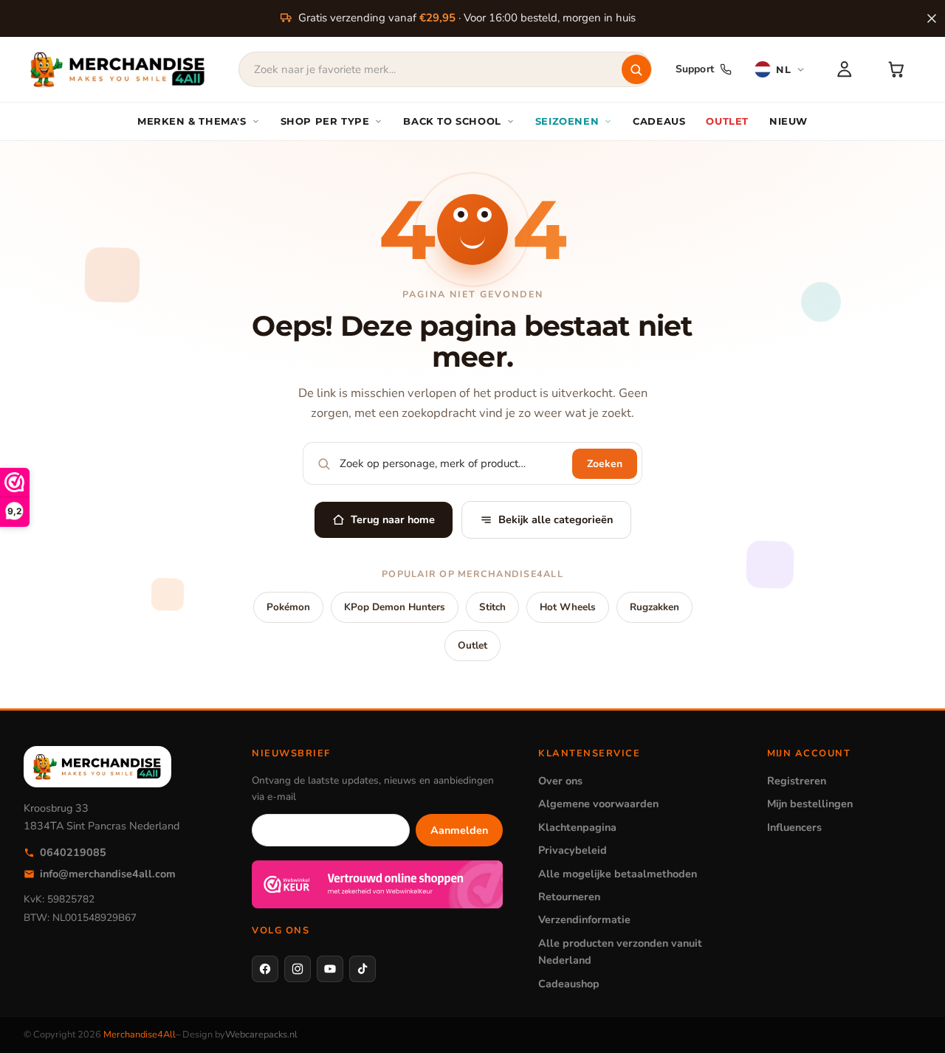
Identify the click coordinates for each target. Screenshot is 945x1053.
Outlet (472, 645)
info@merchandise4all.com (108, 873)
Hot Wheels (568, 607)
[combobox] (445, 69)
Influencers (794, 827)
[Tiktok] (362, 969)
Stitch (492, 607)
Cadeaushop (568, 983)
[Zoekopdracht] (636, 69)
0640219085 (73, 852)
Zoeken (604, 464)
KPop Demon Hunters (394, 607)
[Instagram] (297, 969)
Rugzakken (654, 607)
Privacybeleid (572, 850)
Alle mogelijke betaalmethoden (617, 873)
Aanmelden (459, 830)
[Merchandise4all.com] (118, 69)
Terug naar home (393, 519)
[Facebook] (265, 969)
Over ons (560, 780)
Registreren (796, 780)
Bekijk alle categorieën (555, 519)
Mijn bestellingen (810, 803)
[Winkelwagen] (896, 69)
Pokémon (288, 607)
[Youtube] (330, 969)
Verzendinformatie (584, 919)
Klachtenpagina (577, 827)
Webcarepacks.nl (261, 1034)
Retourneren (569, 896)
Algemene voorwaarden (598, 803)
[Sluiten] (931, 18)
